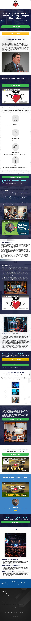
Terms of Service (15, 616)
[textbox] (15, 15)
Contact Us (15, 614)
